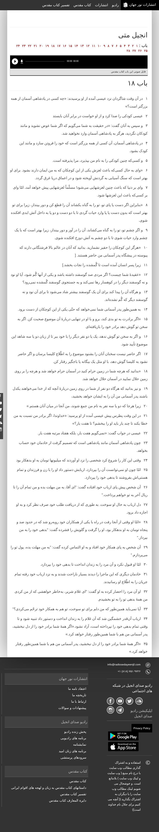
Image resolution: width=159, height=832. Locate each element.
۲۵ (146, 50)
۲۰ (41, 45)
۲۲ (29, 45)
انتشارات (101, 5)
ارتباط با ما (78, 701)
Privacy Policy (141, 728)
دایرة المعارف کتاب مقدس (67, 800)
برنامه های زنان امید (72, 751)
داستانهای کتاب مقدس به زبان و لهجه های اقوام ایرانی (48, 788)
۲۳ (24, 45)
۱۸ (53, 45)
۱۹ (47, 45)
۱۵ (70, 45)
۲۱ (35, 45)
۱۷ (58, 45)
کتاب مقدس (82, 5)
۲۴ (18, 45)
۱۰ (99, 45)
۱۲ (88, 45)
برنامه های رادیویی (73, 738)
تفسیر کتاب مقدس (56, 5)
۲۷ (134, 50)
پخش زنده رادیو (75, 732)
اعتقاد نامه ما (77, 689)
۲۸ (128, 50)
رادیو (115, 5)
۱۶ (64, 45)
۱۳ (82, 45)
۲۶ (140, 50)
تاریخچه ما (79, 695)
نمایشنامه (79, 744)
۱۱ (93, 45)
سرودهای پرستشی (73, 757)
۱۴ (76, 45)
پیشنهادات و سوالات (72, 708)
